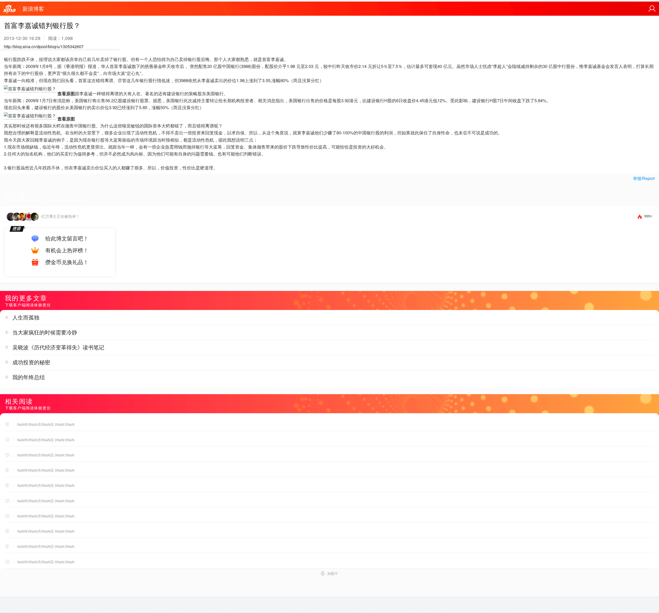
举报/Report (644, 178)
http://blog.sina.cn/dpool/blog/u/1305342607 (44, 46)
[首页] (9, 9)
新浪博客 (33, 8)
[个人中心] (652, 9)
